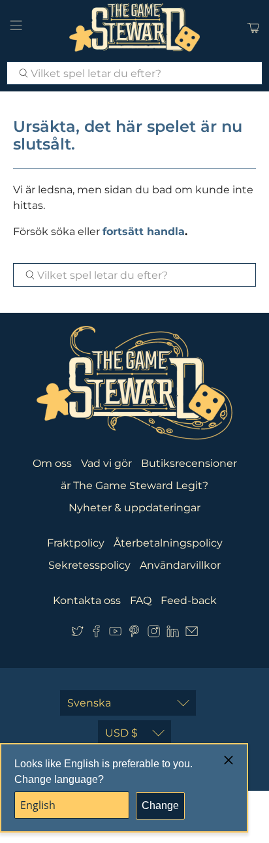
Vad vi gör (106, 463)
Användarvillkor (180, 565)
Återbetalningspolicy (168, 543)
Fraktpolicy (75, 543)
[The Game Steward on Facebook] (96, 634)
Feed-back (189, 600)
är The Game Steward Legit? (134, 485)
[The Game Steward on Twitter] (77, 634)
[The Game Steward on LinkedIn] (172, 634)
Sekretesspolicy (89, 565)
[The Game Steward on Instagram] (154, 634)
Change (160, 805)
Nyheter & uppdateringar (134, 507)
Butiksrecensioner (189, 463)
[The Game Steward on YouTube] (115, 634)
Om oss (52, 463)
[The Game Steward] (134, 27)
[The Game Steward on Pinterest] (134, 634)
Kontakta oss (87, 600)
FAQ (140, 600)
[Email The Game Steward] (191, 634)
